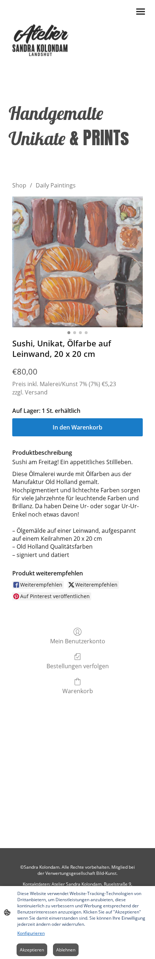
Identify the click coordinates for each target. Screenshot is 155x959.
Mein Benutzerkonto (77, 641)
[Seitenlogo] (42, 39)
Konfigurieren (31, 933)
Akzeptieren (32, 950)
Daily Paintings (56, 185)
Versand (36, 392)
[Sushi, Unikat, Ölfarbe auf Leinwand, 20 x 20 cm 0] (77, 261)
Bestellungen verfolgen (77, 666)
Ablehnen (65, 950)
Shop (19, 185)
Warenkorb (77, 691)
